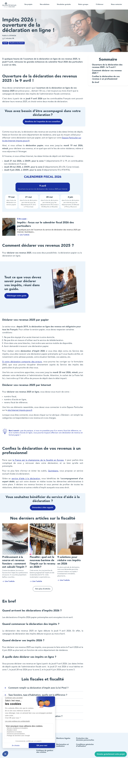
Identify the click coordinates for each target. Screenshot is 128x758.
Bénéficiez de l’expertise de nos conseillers (42, 121)
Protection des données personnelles (85, 739)
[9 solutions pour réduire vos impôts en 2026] (70, 539)
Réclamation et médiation (62, 745)
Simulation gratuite (64, 4)
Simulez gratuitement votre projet (111, 754)
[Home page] (9, 4)
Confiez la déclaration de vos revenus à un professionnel (106, 78)
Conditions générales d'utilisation (85, 745)
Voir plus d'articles (42, 589)
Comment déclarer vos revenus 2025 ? (107, 72)
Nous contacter (116, 4)
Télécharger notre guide (16, 296)
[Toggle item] (5, 688)
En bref (96, 82)
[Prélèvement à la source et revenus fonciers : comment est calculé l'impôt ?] (15, 539)
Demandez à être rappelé (42, 507)
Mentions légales (63, 738)
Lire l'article (24, 235)
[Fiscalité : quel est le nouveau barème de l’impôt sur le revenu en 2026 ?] (43, 539)
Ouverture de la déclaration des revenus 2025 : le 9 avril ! (107, 66)
